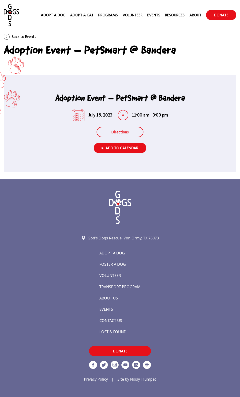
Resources (175, 15)
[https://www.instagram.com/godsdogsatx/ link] (115, 365)
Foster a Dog (112, 264)
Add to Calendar (121, 148)
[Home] (11, 15)
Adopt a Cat (82, 15)
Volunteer (132, 15)
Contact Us (110, 320)
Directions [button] (120, 132)
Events (153, 15)
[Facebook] (93, 365)
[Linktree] (147, 365)
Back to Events (23, 36)
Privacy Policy (96, 379)
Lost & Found (113, 331)
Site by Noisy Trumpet (136, 379)
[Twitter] (104, 365)
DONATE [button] (221, 15)
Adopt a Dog (112, 253)
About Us (108, 298)
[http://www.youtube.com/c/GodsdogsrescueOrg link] (125, 365)
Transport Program (120, 286)
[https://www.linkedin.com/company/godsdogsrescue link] (136, 365)
